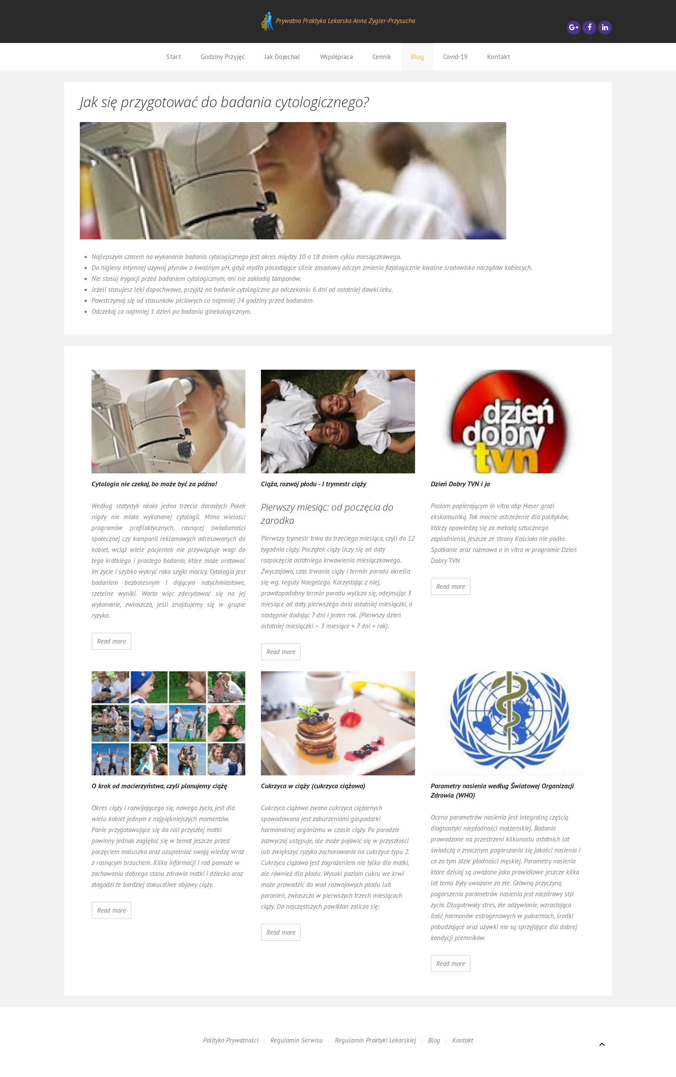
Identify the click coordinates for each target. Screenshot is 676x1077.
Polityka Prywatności (230, 1040)
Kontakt (498, 56)
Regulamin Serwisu (296, 1040)
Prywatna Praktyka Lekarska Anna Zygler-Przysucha (344, 20)
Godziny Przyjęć (223, 56)
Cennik (381, 56)
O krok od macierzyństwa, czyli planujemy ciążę (159, 785)
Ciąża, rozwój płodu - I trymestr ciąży (313, 483)
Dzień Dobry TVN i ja (460, 483)
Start (173, 56)
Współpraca (336, 56)
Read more (111, 641)
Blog (417, 56)
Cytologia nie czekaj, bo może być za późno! (154, 483)
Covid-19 (455, 56)
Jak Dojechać (282, 56)
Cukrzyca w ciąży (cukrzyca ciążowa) (313, 785)
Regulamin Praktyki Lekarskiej (375, 1040)
